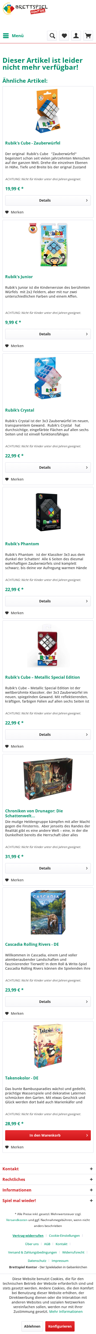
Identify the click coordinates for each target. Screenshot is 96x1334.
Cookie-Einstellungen (64, 1235)
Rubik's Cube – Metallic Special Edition (42, 677)
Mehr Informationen (66, 1311)
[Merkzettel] (64, 36)
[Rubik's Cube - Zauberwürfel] (48, 111)
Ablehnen (32, 1326)
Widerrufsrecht (73, 1252)
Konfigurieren (60, 1326)
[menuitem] (13, 36)
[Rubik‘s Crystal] (48, 378)
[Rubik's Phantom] (48, 512)
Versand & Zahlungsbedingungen (32, 1252)
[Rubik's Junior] (48, 245)
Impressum (60, 1260)
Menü (18, 35)
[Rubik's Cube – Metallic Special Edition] (48, 645)
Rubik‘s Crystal (19, 410)
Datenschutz (37, 1260)
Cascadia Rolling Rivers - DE (32, 944)
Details (45, 200)
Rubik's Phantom (22, 543)
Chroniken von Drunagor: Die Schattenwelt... (34, 813)
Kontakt (61, 1244)
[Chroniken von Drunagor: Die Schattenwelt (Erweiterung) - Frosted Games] (48, 779)
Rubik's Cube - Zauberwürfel (32, 143)
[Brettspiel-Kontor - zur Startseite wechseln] (25, 15)
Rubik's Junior (19, 276)
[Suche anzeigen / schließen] (52, 36)
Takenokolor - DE (21, 1078)
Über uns (32, 1244)
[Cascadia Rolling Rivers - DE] (48, 912)
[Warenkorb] (88, 36)
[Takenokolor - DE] (48, 1046)
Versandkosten (17, 1220)
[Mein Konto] (76, 36)
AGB (47, 1244)
